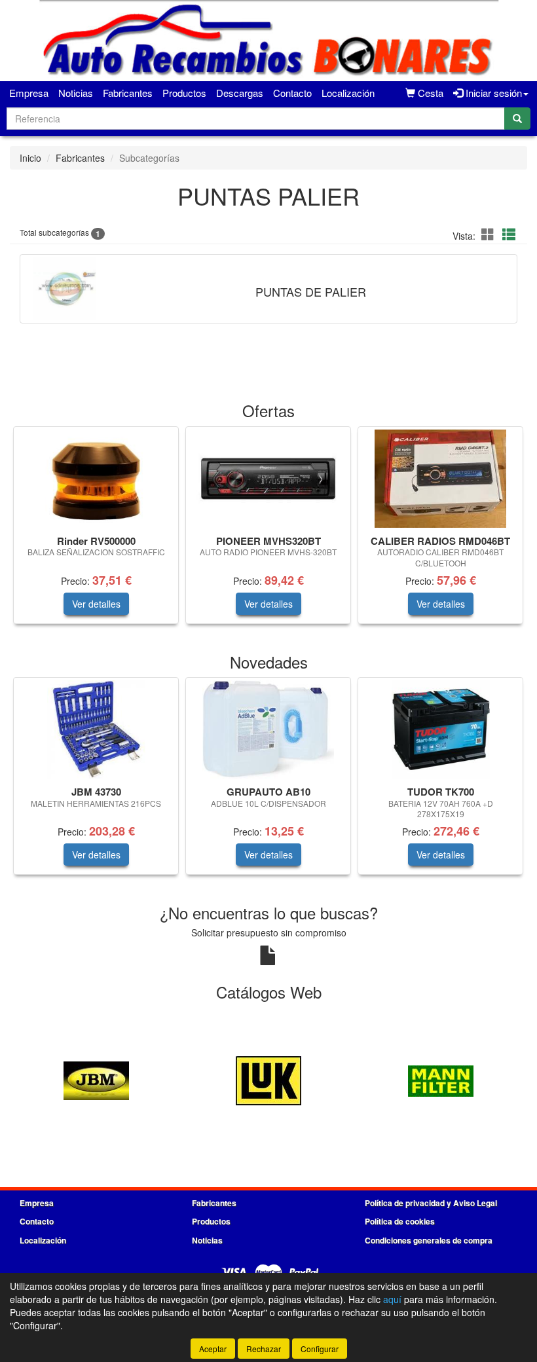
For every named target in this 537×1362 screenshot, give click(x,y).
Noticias (75, 93)
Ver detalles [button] (96, 603)
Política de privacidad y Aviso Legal (431, 1203)
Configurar (320, 1348)
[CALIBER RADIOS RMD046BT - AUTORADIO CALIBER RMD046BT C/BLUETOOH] (440, 479)
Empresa (28, 93)
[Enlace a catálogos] (96, 1079)
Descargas (239, 93)
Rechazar (263, 1348)
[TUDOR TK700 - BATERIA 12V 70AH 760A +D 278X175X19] (440, 729)
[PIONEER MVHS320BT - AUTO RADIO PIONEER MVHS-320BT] (268, 478)
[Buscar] (517, 118)
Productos (184, 93)
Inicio (30, 157)
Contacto (292, 93)
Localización (348, 93)
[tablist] (268, 531)
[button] (489, 234)
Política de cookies (400, 1221)
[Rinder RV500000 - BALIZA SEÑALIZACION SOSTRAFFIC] (96, 479)
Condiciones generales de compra (428, 1240)
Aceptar (213, 1348)
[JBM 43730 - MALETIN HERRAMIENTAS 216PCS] (96, 729)
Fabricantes (128, 93)
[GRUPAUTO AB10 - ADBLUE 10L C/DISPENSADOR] (268, 729)
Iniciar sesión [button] (492, 93)
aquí (392, 1299)
